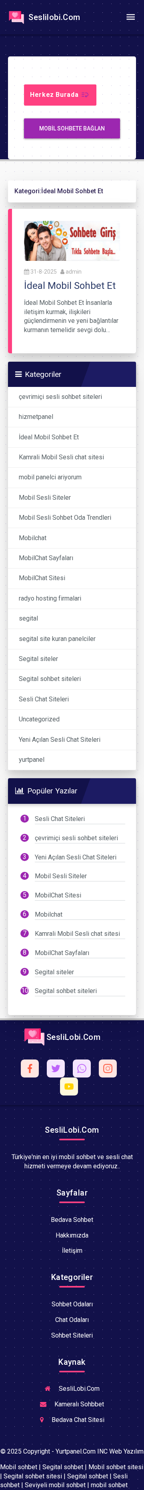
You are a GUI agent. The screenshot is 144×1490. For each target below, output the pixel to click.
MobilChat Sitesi (42, 578)
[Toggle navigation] (130, 17)
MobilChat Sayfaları (46, 558)
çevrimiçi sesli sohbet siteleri (60, 397)
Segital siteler (38, 659)
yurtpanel (31, 759)
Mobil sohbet (18, 1467)
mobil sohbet (109, 1485)
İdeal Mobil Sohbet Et (49, 437)
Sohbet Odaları (72, 1304)
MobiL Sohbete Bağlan (72, 128)
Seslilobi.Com (53, 17)
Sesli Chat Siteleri (44, 699)
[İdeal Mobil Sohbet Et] (72, 240)
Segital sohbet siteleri (50, 679)
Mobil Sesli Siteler (45, 497)
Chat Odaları (72, 1320)
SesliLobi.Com (72, 1037)
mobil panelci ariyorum (50, 477)
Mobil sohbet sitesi (115, 1467)
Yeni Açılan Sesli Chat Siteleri (59, 739)
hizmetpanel (36, 417)
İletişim (72, 1250)
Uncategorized (39, 719)
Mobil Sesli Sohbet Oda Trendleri (65, 517)
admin (74, 271)
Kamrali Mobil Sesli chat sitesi (61, 457)
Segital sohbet (62, 1467)
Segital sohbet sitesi (33, 1476)
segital (28, 618)
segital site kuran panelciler (57, 639)
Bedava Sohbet (72, 1220)
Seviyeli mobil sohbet (55, 1485)
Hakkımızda (72, 1235)
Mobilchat (32, 538)
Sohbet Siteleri (72, 1335)
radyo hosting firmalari (50, 598)
